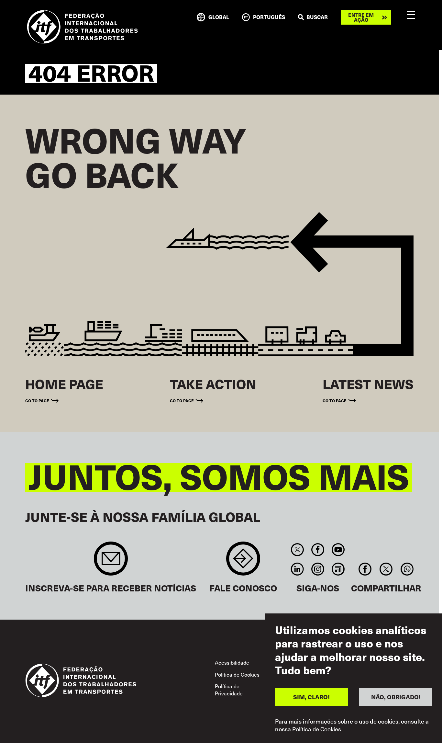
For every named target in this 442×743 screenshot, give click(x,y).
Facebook (318, 549)
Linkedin (297, 569)
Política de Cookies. (317, 729)
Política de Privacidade (229, 689)
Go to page (37, 400)
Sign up (111, 562)
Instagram (318, 569)
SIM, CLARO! (311, 697)
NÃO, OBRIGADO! (396, 697)
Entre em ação (361, 17)
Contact (243, 562)
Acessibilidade (232, 662)
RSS (338, 569)
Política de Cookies (237, 674)
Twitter (297, 549)
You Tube (338, 549)
